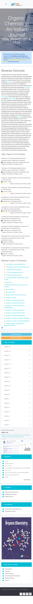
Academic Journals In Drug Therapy (15, 313)
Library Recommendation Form (13, 509)
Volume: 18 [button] (7, 351)
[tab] (16, 347)
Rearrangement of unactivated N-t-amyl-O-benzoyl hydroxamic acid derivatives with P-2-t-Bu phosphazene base (15, 238)
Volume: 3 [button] (7, 416)
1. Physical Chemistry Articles (13, 269)
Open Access (11, 98)
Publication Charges (10, 511)
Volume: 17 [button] (7, 355)
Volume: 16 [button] (7, 360)
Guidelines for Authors (11, 494)
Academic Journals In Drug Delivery (15, 310)
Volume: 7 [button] (7, 399)
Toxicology (9, 82)
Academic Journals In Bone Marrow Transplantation (14, 306)
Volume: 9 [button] (7, 390)
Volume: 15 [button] (7, 364)
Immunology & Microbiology (12, 575)
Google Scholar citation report (7, 430)
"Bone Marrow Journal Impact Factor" (16, 264)
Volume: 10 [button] (7, 386)
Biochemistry (8, 569)
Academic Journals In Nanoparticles (15, 315)
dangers (19, 117)
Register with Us (9, 496)
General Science (9, 573)
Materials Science (9, 578)
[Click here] (16, 446)
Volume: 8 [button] (7, 394)
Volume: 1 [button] (7, 425)
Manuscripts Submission (11, 492)
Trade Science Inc (14, 589)
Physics (7, 580)
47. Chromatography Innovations (14, 272)
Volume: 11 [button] (7, 381)
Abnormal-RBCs (10, 289)
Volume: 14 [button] (7, 368)
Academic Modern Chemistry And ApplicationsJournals (14, 324)
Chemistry (7, 571)
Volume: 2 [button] (7, 420)
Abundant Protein (10, 292)
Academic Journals (11, 297)
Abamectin (9, 282)
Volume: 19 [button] (7, 347)
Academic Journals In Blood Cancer (15, 303)
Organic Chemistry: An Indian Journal (12, 164)
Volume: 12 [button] (7, 377)
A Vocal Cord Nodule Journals (13, 275)
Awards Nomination (16, 334)
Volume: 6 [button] (7, 403)
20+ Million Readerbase (16, 338)
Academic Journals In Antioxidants (15, 300)
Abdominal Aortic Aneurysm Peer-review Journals (16, 285)
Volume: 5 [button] (7, 407)
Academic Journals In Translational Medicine (18, 318)
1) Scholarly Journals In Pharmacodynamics (17, 267)
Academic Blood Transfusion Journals (16, 295)
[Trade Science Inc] (16, 4)
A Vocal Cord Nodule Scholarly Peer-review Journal (16, 278)
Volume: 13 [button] (7, 373)
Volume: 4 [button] (7, 412)
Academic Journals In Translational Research (18, 321)
